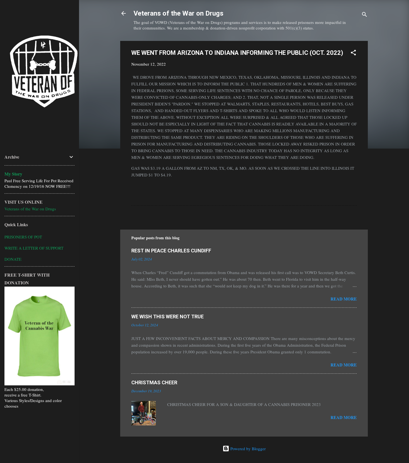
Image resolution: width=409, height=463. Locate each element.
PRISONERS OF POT (23, 237)
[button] (353, 53)
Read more (344, 299)
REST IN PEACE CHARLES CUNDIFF (171, 250)
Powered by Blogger (247, 448)
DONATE (12, 259)
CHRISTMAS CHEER (154, 382)
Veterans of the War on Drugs (178, 13)
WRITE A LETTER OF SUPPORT (33, 248)
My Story (13, 174)
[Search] (364, 15)
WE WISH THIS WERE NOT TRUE (167, 316)
